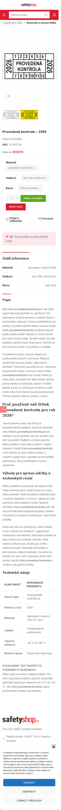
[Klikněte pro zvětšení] (8, 96)
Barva (9, 188)
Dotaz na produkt (12, 139)
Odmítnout (29, 791)
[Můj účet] (54, 15)
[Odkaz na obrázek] (20, 719)
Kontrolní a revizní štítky (41, 22)
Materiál (11, 162)
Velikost (11, 178)
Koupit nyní (15, 207)
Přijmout (29, 782)
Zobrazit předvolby (29, 800)
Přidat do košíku (33, 198)
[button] (53, 746)
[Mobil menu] (4, 15)
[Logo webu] (29, 4)
